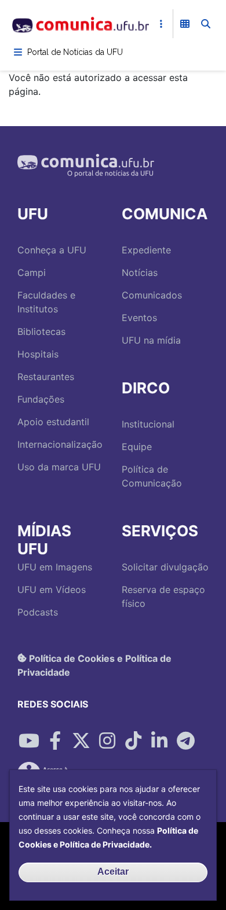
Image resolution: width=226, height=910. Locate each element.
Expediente (146, 250)
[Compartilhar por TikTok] (133, 741)
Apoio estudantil (53, 422)
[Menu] (18, 52)
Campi (31, 272)
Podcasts (37, 612)
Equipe (137, 446)
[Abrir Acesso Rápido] (161, 23)
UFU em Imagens (54, 567)
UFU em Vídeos (51, 589)
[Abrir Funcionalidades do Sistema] (185, 23)
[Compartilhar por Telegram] (185, 741)
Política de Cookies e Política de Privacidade (94, 664)
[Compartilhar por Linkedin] (159, 741)
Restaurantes (45, 376)
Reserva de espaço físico (163, 596)
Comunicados (152, 295)
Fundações (40, 399)
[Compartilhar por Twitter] (81, 741)
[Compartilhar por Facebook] (55, 741)
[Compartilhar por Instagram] (107, 741)
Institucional (148, 424)
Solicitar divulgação (165, 567)
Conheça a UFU (51, 250)
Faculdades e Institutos (46, 302)
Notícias (140, 272)
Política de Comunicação (152, 476)
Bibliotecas (41, 331)
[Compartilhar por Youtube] (29, 741)
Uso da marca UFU (59, 467)
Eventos (139, 317)
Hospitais (38, 354)
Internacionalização (60, 444)
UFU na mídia (151, 340)
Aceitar (113, 871)
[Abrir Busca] (205, 23)
